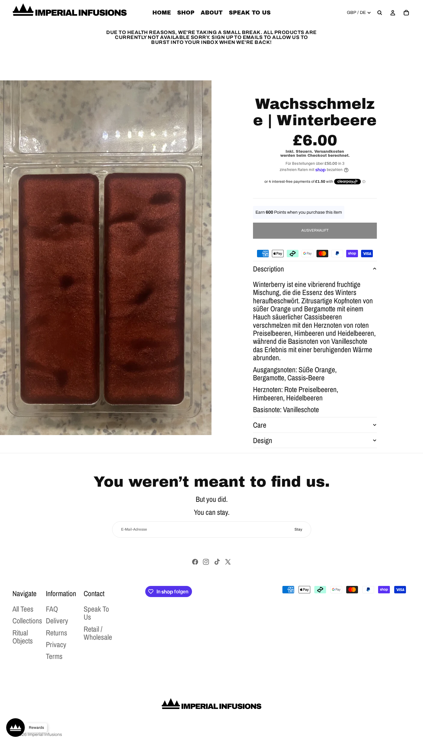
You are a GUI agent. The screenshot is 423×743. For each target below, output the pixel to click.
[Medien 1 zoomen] (106, 257)
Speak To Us (96, 613)
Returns (56, 633)
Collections (27, 621)
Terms (54, 656)
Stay (298, 529)
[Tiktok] (217, 562)
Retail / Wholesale (98, 633)
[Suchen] (379, 12)
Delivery (57, 621)
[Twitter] (228, 562)
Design (262, 440)
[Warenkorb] (406, 12)
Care (259, 425)
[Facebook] (195, 562)
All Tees (22, 609)
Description (268, 269)
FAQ (52, 609)
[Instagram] (206, 562)
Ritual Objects (22, 637)
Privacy (56, 644)
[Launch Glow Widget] (15, 727)
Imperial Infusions (45, 734)
